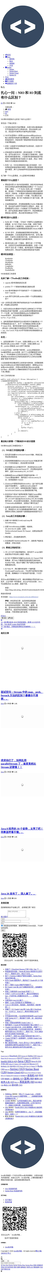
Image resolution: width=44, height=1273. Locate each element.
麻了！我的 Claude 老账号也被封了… (19, 985)
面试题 (17, 1085)
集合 (11, 61)
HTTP (36, 1058)
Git (20, 1058)
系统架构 (27, 1082)
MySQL (14, 1066)
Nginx (34, 1066)
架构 (29, 1078)
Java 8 (36, 1061)
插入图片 (4, 917)
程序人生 (7, 1082)
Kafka (11, 1064)
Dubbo (32, 1056)
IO (2, 103)
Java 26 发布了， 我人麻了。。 (18, 893)
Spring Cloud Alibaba (31, 1072)
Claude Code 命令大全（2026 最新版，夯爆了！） (23, 1027)
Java (8, 57)
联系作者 (8, 1202)
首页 (9, 55)
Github (28, 1058)
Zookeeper (16, 1075)
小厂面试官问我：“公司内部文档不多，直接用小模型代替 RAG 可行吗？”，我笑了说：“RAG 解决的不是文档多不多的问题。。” (24, 1031)
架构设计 (23, 1267)
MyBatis (5, 1066)
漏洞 (39, 1079)
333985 (7, 1101)
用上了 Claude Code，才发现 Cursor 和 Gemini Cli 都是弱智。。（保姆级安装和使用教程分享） (23, 1096)
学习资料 (10, 81)
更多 (15, 1267)
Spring (9, 67)
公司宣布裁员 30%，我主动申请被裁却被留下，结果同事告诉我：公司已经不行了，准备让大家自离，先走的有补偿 (23, 1103)
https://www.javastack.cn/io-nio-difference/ (23, 597)
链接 (11, 618)
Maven (33, 1064)
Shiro (7, 1069)
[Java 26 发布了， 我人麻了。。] (22, 861)
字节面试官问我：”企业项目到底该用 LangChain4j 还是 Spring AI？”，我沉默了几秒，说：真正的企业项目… (24, 1018)
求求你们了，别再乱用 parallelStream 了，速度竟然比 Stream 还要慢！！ (18, 763)
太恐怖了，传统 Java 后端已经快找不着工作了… (23, 1036)
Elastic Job (4, 1058)
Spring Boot (13, 71)
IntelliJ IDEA (9, 1061)
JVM (11, 65)
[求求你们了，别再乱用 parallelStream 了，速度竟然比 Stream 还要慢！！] (22, 727)
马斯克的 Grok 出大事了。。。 (16, 1000)
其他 (34, 1265)
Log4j (25, 1064)
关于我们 (8, 1200)
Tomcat (9, 1075)
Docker (24, 1056)
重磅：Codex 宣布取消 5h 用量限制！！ (20, 1003)
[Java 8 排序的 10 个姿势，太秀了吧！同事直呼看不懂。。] (22, 796)
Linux (17, 1064)
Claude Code (5, 1056)
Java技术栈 (9, 1247)
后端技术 (40, 1265)
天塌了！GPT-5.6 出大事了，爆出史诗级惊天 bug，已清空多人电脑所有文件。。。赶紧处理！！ (22, 996)
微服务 (9, 1079)
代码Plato (8, 1094)
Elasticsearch (13, 1058)
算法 (17, 1082)
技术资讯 (10, 1267)
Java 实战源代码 (11, 1189)
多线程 (12, 63)
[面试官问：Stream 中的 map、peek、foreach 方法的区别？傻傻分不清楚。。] (22, 659)
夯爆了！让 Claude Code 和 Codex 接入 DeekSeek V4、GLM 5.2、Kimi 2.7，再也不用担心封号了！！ (23, 1011)
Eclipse (40, 1056)
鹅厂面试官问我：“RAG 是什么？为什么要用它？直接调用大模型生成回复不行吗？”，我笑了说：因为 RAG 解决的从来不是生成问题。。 (24, 1045)
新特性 (12, 59)
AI (7, 77)
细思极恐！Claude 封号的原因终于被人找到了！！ (24, 1025)
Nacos (23, 1066)
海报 (4, 618)
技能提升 (12, 83)
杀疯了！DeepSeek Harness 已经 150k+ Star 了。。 (23, 969)
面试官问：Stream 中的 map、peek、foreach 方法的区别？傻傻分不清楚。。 (22, 695)
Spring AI (12, 75)
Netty (28, 1066)
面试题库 (10, 79)
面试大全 (7, 1269)
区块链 (24, 1075)
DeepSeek (15, 1056)
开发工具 (4, 1267)
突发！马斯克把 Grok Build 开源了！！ (19, 991)
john (6, 1107)
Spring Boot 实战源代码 (13, 1191)
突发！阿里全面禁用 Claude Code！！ (19, 1023)
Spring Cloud (13, 73)
